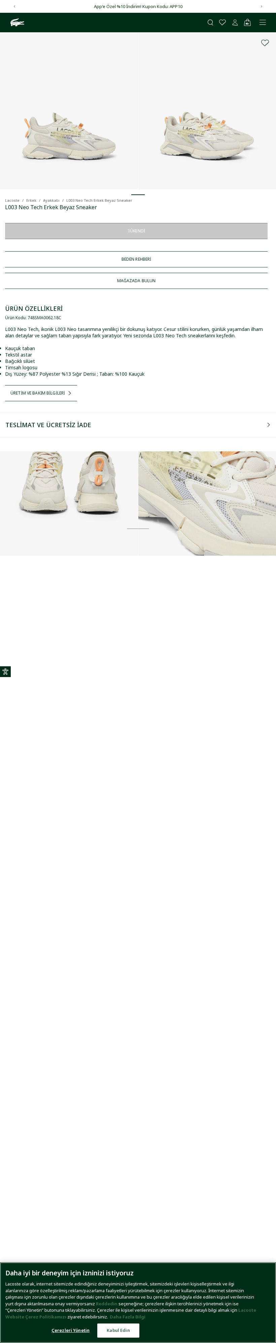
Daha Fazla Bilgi (127, 1317)
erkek (31, 200)
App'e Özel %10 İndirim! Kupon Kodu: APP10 (138, 6)
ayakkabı (51, 200)
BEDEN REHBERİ (136, 259)
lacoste (12, 200)
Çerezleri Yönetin (70, 1330)
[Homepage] (16, 22)
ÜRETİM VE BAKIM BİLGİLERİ (37, 393)
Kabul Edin (118, 1330)
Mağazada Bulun (136, 281)
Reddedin (106, 1304)
